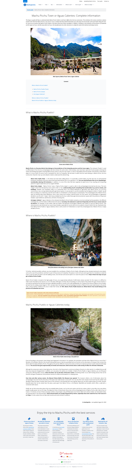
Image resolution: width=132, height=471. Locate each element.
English (63, 456)
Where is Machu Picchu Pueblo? (40, 98)
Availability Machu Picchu (90, 1)
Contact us (106, 1)
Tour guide (99, 1)
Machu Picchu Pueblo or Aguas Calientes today (44, 100)
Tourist (25, 1)
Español (69, 456)
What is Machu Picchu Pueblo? (40, 85)
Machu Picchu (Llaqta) (39, 91)
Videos (80, 1)
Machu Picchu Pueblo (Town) (41, 89)
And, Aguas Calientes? (39, 94)
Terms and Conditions (62, 459)
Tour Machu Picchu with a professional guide (88, 423)
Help (68, 459)
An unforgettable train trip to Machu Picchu (58, 423)
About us (72, 459)
